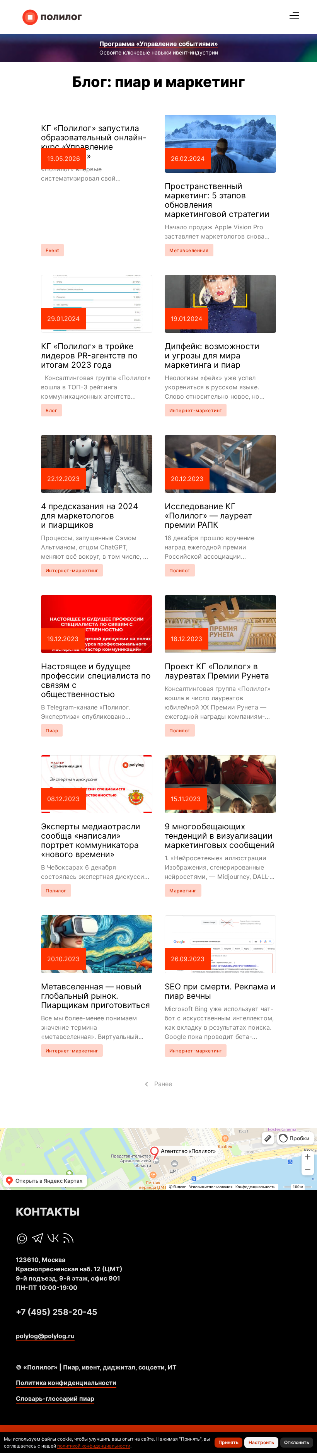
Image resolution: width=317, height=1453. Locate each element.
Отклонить (296, 1442)
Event (52, 250)
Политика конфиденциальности (66, 1382)
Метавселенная (189, 250)
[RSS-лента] (68, 1238)
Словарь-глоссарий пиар (55, 1398)
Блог (51, 410)
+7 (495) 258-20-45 (56, 1312)
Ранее (163, 1084)
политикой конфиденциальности (93, 1446)
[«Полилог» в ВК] (53, 1238)
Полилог (179, 570)
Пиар (52, 730)
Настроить (261, 1442)
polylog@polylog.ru (45, 1336)
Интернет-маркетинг (195, 410)
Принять (228, 1442)
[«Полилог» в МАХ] (22, 1238)
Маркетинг (183, 891)
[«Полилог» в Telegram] (37, 1238)
